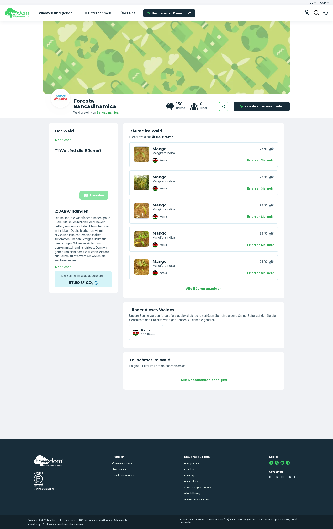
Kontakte (189, 469)
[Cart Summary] (325, 13)
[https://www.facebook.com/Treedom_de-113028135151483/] (271, 463)
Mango (159, 148)
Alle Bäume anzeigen (204, 289)
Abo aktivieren (119, 469)
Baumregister (191, 475)
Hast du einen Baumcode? (171, 13)
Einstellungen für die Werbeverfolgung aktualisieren (55, 524)
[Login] (306, 13)
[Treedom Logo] (19, 13)
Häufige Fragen (192, 463)
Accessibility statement (197, 499)
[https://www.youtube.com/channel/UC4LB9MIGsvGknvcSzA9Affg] (282, 463)
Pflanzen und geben (122, 463)
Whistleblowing (192, 493)
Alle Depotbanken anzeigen (204, 380)
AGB (81, 520)
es (296, 477)
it (270, 477)
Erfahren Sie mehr (260, 160)
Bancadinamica (108, 112)
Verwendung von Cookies (197, 487)
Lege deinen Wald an (123, 475)
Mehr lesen (63, 140)
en (276, 477)
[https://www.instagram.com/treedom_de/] (277, 463)
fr (289, 477)
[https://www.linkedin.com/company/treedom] (288, 463)
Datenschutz (191, 481)
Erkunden (97, 195)
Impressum (71, 520)
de (283, 477)
